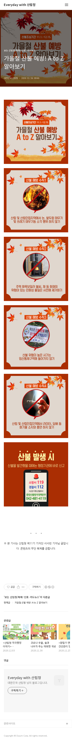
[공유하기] (18, 587)
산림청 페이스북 (12, 730)
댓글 (6, 660)
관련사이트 (9, 723)
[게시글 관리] (23, 587)
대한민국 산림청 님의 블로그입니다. (28, 683)
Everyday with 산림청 (20, 5)
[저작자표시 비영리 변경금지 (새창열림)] (49, 587)
